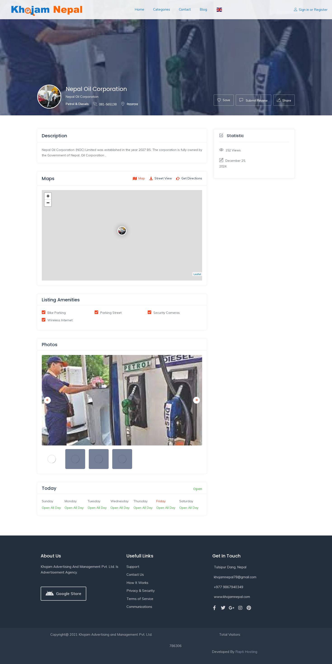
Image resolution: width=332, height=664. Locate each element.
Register (320, 9)
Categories (161, 9)
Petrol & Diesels (77, 104)
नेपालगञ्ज (132, 104)
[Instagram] (240, 608)
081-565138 (108, 104)
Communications (139, 607)
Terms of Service (139, 599)
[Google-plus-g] (231, 608)
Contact (185, 9)
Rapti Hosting (246, 652)
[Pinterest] (249, 608)
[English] (219, 10)
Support (132, 566)
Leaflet (197, 274)
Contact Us (135, 574)
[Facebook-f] (214, 608)
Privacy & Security (140, 590)
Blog (203, 9)
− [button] (48, 203)
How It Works (137, 583)
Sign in (304, 9)
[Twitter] (223, 608)
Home (139, 9)
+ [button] (48, 196)
